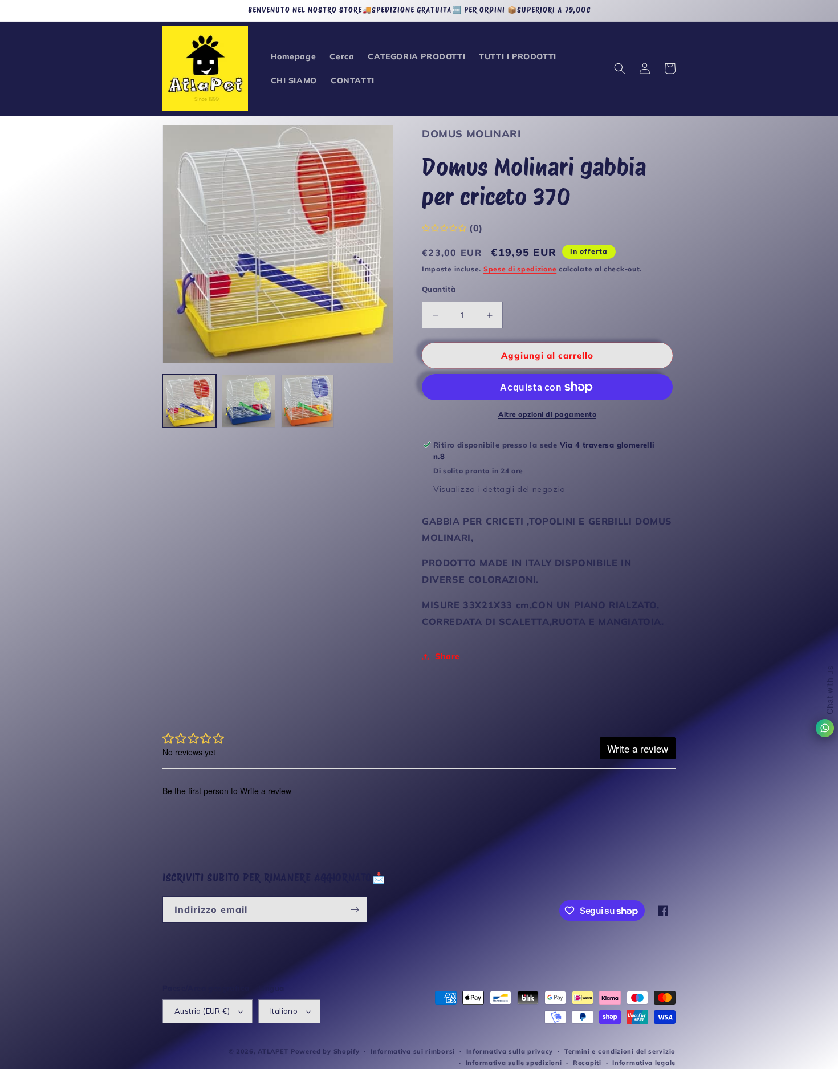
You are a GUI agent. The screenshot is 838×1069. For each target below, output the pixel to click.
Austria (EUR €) (202, 1010)
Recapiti (587, 1063)
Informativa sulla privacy (510, 1051)
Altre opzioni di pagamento (547, 414)
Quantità (438, 289)
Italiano (284, 1010)
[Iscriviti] (354, 909)
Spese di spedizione (519, 269)
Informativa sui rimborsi (413, 1051)
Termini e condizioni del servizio (620, 1051)
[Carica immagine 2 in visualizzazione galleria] (248, 401)
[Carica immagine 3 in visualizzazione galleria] (308, 401)
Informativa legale (644, 1063)
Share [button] (447, 656)
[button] (619, 68)
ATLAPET (273, 1051)
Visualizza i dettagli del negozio (499, 489)
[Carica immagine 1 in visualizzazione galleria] (189, 401)
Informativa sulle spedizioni (514, 1063)
